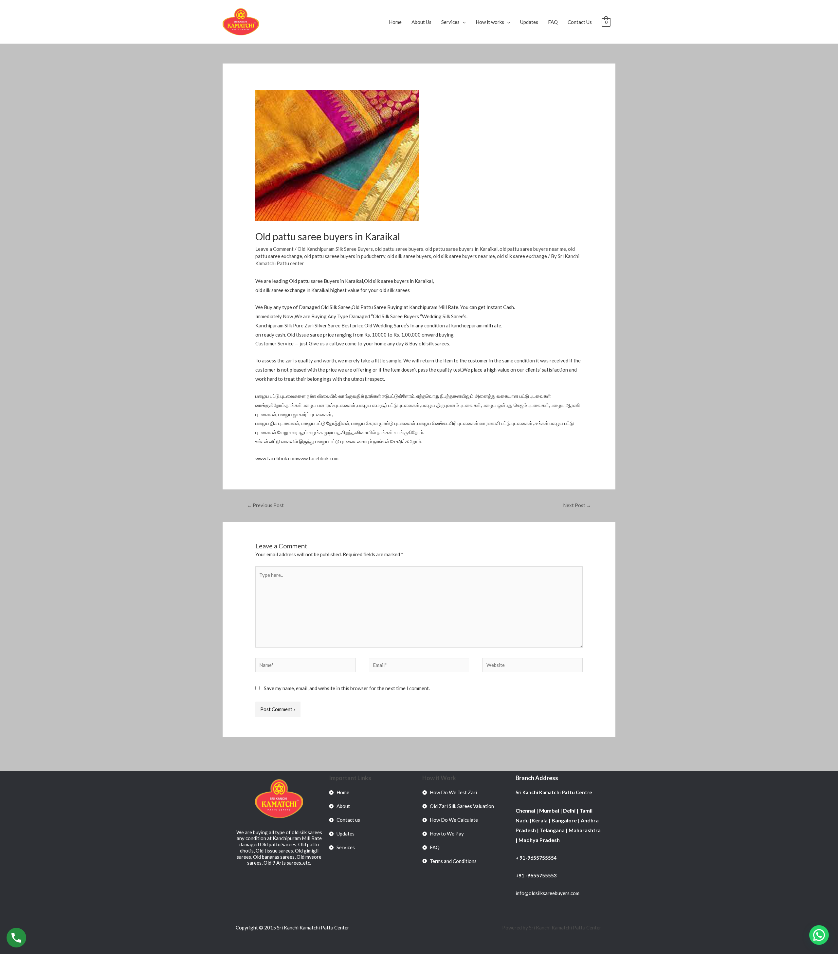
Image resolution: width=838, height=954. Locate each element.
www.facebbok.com (317, 458)
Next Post (577, 505)
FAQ (553, 22)
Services (450, 22)
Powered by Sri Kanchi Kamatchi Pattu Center (552, 927)
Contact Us (580, 22)
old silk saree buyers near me (464, 256)
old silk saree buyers (409, 256)
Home (395, 22)
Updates (529, 22)
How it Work (439, 777)
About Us (421, 22)
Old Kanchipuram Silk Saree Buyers (335, 249)
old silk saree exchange (522, 256)
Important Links (350, 777)
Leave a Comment (274, 249)
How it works (490, 22)
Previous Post (265, 505)
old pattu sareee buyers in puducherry (344, 256)
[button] (819, 935)
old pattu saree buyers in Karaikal (461, 249)
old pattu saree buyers (399, 249)
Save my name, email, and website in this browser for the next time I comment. (347, 688)
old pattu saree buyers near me (533, 249)
